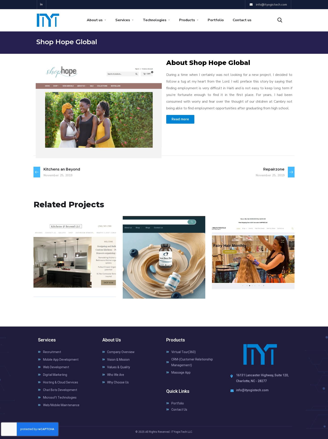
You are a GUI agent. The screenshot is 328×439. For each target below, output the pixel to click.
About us (95, 20)
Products (187, 20)
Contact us (242, 20)
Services (122, 20)
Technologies (154, 20)
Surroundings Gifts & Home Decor (251, 277)
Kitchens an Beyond (71, 281)
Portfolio (216, 20)
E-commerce (53, 289)
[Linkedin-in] (41, 4)
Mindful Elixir (151, 281)
